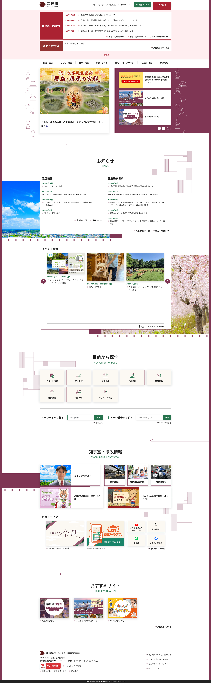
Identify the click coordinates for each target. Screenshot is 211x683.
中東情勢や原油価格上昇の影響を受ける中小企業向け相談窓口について (157, 79)
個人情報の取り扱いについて (159, 655)
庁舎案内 (74, 671)
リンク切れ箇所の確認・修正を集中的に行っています (66, 194)
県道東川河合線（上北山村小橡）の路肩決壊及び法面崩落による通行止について (112, 26)
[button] (99, 5)
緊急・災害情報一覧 (116, 37)
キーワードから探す (53, 417)
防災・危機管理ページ (160, 37)
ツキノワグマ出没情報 (53, 186)
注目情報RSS (97, 220)
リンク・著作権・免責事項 (159, 659)
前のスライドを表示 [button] (159, 128)
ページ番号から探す (121, 417)
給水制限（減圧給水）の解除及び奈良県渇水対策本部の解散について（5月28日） (72, 203)
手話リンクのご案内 (73, 666)
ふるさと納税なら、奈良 (154, 98)
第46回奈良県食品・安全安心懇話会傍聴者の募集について (133, 186)
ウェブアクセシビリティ (158, 664)
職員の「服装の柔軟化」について (58, 213)
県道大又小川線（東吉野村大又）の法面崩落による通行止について (107, 31)
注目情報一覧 (82, 220)
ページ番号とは (165, 423)
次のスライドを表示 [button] (163, 128)
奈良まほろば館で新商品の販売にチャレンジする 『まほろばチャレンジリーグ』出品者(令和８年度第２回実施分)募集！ (138, 203)
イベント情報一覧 (157, 326)
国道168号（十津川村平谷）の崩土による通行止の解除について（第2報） (110, 20)
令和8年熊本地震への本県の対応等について (98, 15)
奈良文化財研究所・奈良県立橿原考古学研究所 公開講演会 (134, 194)
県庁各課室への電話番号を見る (54, 671)
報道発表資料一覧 (143, 231)
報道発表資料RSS (162, 231)
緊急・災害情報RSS (138, 37)
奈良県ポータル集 (152, 117)
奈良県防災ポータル (161, 48)
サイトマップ (153, 669)
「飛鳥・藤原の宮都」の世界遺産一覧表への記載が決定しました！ (72, 124)
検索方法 (99, 423)
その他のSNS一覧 (157, 549)
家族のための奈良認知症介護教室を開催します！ (129, 213)
